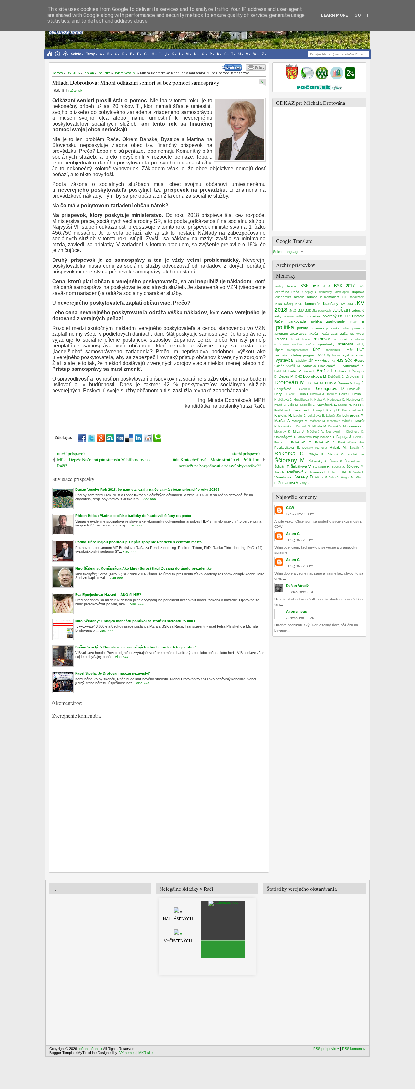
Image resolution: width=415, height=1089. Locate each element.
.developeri (341, 292)
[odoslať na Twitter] (91, 438)
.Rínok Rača (300, 339)
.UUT (360, 350)
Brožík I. (325, 371)
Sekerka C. (289, 453)
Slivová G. (336, 454)
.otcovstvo (312, 316)
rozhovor (321, 447)
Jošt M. (293, 404)
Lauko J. (300, 415)
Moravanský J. (353, 426)
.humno (311, 297)
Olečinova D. (355, 431)
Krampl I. (319, 410)
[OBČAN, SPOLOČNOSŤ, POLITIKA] (321, 78)
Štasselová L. (354, 461)
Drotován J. (355, 376)
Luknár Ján (333, 415)
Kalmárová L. (327, 404)
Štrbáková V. (301, 466)
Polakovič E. (301, 442)
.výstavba (283, 360)
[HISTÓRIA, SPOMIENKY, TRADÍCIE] (307, 78)
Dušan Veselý (297, 585)
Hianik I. (292, 394)
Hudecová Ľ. (336, 399)
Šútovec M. (355, 466)
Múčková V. (315, 431)
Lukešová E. (316, 415)
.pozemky (317, 328)
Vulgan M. (348, 477)
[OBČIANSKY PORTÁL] (292, 78)
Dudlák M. (316, 383)
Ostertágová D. (285, 437)
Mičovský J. (286, 426)
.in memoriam (329, 297)
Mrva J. (299, 431)
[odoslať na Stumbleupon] (110, 438)
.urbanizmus (332, 350)
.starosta (345, 344)
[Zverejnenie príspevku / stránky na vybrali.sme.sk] (233, 69)
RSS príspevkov (326, 1049)
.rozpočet (340, 339)
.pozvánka (332, 328)
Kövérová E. (302, 410)
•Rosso (359, 360)
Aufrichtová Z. (353, 366)
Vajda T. (358, 472)
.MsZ (292, 310)
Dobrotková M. (315, 376)
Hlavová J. (317, 394)
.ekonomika (282, 297)
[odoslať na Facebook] (82, 438)
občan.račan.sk (90, 1049)
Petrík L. (281, 442)
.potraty (302, 328)
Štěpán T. (282, 466)
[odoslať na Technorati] (157, 438)
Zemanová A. (288, 483)
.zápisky (301, 360)
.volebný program (302, 355)
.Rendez (281, 339)
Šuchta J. (338, 466)
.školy (360, 344)
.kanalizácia (356, 297)
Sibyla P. (316, 454)
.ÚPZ (316, 350)
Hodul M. (332, 394)
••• (317, 360)
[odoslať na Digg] (120, 438)
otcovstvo (305, 437)
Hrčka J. (358, 394)
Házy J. (279, 394)
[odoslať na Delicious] (129, 438)
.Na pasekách (321, 310)
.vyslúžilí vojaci (353, 355)
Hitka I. (304, 394)
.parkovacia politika (305, 321)
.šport (278, 350)
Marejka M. (300, 421)
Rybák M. (338, 447)
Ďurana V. (345, 383)
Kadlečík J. (307, 404)
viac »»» (149, 499)
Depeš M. (286, 376)
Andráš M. (293, 366)
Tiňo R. (279, 472)
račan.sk (75, 90)
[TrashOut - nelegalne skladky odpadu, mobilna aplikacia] (223, 902)
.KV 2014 (346, 304)
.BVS (361, 286)
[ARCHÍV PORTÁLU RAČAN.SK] (336, 78)
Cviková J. (342, 371)
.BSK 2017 (344, 286)
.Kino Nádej (283, 304)
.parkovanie (335, 321)
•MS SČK (344, 360)
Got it (361, 15)
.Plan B (357, 321)
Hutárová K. (355, 399)
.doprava (357, 292)
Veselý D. (304, 477)
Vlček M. (321, 477)
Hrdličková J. (283, 399)
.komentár (312, 304)
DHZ (298, 376)
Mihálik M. (319, 426)
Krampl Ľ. (333, 410)
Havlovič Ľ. (355, 389)
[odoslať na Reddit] (148, 438)
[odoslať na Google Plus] (101, 438)
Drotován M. (290, 382)
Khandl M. (345, 404)
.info (344, 297)
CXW (290, 508)
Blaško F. (309, 371)
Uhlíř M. (346, 472)
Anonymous (296, 611)
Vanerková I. (284, 477)
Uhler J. (333, 472)
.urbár (348, 350)
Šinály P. (336, 461)
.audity (278, 286)
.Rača (313, 333)
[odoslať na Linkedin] (138, 438)
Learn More (334, 15)
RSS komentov (354, 1049)
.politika (284, 327)
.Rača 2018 (329, 333)
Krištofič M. (283, 415)
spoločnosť (356, 454)
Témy (90, 54)
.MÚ (301, 310)
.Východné (333, 355)
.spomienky (325, 344)
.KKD (298, 304)
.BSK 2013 (321, 286)
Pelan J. (359, 437)
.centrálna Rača (286, 292)
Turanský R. (318, 472)
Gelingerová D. (330, 388)
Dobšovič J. (336, 376)
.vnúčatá (280, 355)
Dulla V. (331, 383)
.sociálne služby (303, 344)
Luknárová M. (353, 415)
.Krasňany (330, 304)
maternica (333, 421)
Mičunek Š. (303, 426)
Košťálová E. (283, 410)
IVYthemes (127, 1053)
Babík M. (280, 371)
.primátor (357, 328)
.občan (341, 310)
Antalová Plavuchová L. (322, 366)
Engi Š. (359, 383)
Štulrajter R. (321, 466)
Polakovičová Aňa (351, 442)
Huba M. (320, 399)
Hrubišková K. (303, 399)
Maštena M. (318, 421)
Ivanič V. (280, 404)
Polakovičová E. (287, 447)
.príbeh (345, 328)
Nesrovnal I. (335, 431)
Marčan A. (282, 421)
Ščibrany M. (290, 460)
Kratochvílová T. (353, 410)
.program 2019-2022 (290, 333)
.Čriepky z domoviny (317, 292)
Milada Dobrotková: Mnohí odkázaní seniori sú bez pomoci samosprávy (135, 82)
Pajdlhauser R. (324, 437)
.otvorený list (332, 316)
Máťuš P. (348, 421)
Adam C (293, 534)
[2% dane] (350, 78)
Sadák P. (356, 447)
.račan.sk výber (352, 333)
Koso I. (358, 404)
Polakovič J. (325, 442)
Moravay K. (282, 431)
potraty (307, 447)
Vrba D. (334, 477)
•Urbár (279, 366)
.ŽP (311, 360)
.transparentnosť (297, 350)
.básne (291, 286)
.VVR (321, 355)
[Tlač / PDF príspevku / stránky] (256, 69)
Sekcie (76, 54)
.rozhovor (321, 338)
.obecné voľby (293, 316)
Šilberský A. (318, 461)
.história (299, 297)
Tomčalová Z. (297, 472)
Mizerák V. (335, 426)
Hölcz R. (345, 394)
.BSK (304, 286)
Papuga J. (344, 437)
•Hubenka (327, 360)
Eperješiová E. (285, 389)
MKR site (145, 1053)
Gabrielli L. (306, 389)
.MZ (308, 310)
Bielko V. (295, 371)
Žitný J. (305, 483)
